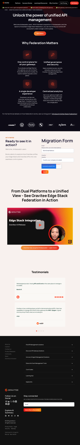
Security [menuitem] (7, 428)
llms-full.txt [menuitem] (13, 434)
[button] (17, 3)
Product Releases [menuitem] (10, 351)
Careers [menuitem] (7, 347)
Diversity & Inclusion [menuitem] (10, 358)
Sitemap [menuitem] (13, 428)
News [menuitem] (6, 356)
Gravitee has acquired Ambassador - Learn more (40, 248)
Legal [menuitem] (15, 426)
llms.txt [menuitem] (7, 434)
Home (6, 9)
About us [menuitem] (7, 344)
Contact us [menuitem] (8, 349)
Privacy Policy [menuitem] (9, 426)
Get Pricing (63, 3)
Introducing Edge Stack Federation (64, 114)
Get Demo (74, 3)
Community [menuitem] (8, 354)
